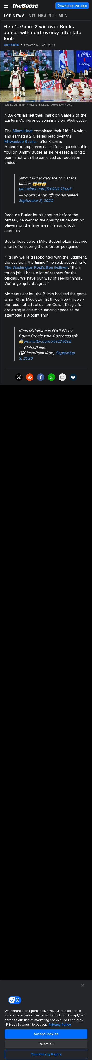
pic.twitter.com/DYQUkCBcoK (45, 188)
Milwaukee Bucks (20, 141)
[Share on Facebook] (40, 377)
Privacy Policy (60, 1024)
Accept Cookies (46, 1034)
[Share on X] (19, 377)
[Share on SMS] (73, 377)
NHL (53, 16)
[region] (46, 1020)
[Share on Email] (62, 377)
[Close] (82, 985)
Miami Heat (23, 131)
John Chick (11, 44)
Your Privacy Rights (46, 1054)
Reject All (46, 1044)
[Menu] (6, 5)
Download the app (72, 6)
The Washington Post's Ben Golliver (36, 267)
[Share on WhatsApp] (51, 377)
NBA (42, 16)
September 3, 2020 (36, 200)
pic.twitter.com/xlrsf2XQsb (47, 341)
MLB (63, 16)
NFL (32, 16)
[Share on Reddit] (29, 377)
